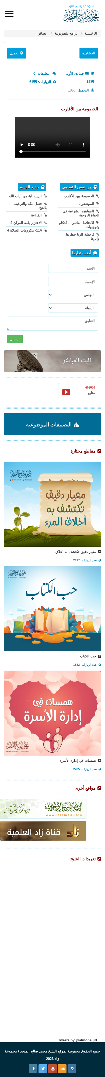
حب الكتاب (88, 656)
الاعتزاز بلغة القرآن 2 (26, 223)
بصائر (42, 33)
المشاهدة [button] (88, 53)
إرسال (15, 339)
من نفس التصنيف (77, 187)
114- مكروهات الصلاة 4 (25, 230)
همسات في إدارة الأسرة (78, 761)
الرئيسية (90, 33)
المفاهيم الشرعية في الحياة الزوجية (80, 213)
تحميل (14, 53)
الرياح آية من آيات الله (26, 196)
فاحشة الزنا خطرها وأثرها (82, 236)
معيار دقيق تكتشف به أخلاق (76, 552)
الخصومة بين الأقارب (79, 196)
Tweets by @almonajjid (77, 1040)
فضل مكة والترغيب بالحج (30, 206)
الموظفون (87, 204)
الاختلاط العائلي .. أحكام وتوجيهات (79, 225)
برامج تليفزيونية (65, 33)
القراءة (37, 215)
